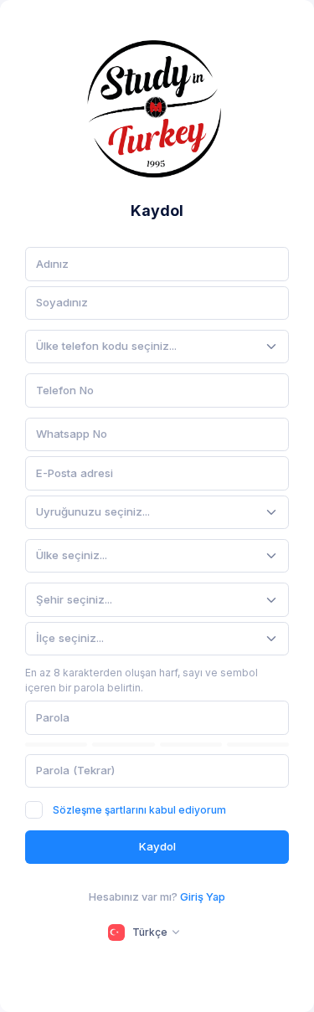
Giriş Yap (202, 897)
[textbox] (106, 346)
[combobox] (157, 346)
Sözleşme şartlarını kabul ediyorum (139, 810)
